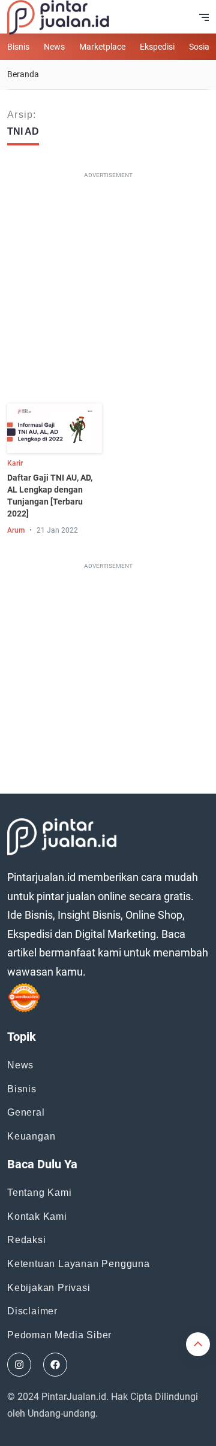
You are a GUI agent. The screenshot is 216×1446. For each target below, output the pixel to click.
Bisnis (18, 46)
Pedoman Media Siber (59, 1335)
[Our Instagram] (19, 1365)
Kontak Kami (37, 1216)
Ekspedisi (157, 46)
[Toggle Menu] (204, 17)
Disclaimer (32, 1311)
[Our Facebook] (55, 1365)
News (54, 46)
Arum (16, 530)
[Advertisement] (108, 290)
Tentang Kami (39, 1192)
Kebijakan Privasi (49, 1288)
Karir (15, 463)
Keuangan (31, 1136)
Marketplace (102, 46)
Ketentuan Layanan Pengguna (78, 1264)
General (26, 1112)
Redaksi (26, 1240)
